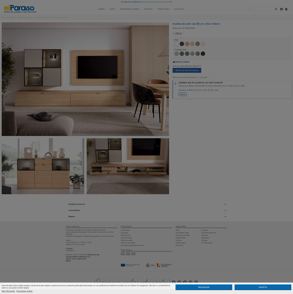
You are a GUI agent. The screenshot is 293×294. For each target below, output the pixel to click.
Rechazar (203, 287)
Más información (8, 291)
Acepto (263, 287)
